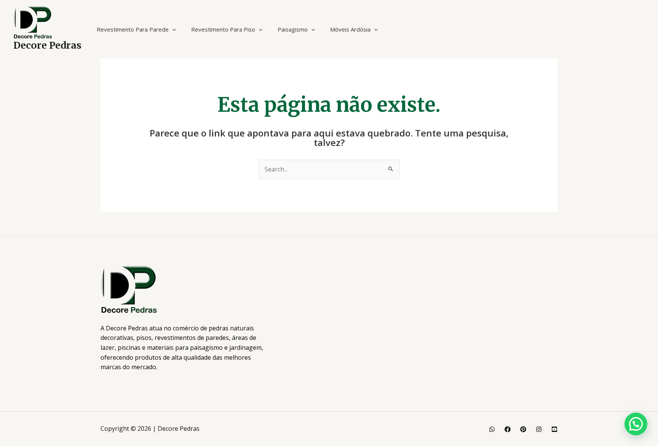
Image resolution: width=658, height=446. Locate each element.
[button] (172, 29)
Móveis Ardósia (350, 29)
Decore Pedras (47, 45)
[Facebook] (508, 429)
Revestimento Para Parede (133, 29)
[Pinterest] (523, 429)
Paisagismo (293, 29)
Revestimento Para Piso (223, 29)
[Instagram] (539, 429)
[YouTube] (554, 429)
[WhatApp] (492, 429)
